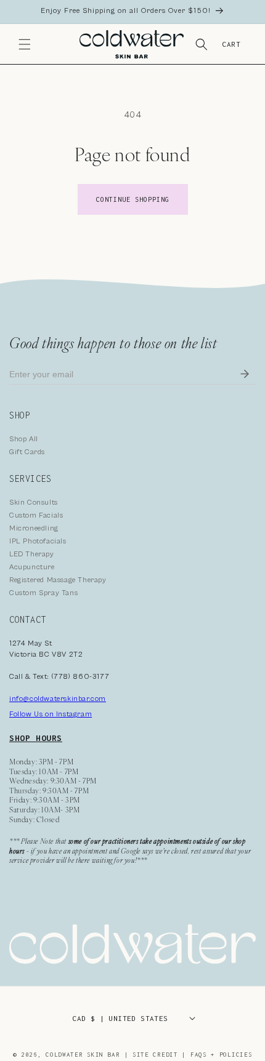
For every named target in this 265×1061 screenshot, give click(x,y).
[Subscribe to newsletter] (245, 374)
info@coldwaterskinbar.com (57, 699)
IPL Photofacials (38, 541)
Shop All (23, 439)
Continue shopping (132, 199)
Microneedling (34, 528)
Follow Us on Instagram (50, 714)
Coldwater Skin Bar (85, 1054)
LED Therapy (31, 554)
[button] (24, 44)
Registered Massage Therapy (58, 580)
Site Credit (155, 1054)
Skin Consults (33, 502)
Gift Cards (27, 452)
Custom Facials (36, 515)
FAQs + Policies (221, 1054)
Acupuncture (32, 567)
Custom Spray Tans (43, 593)
